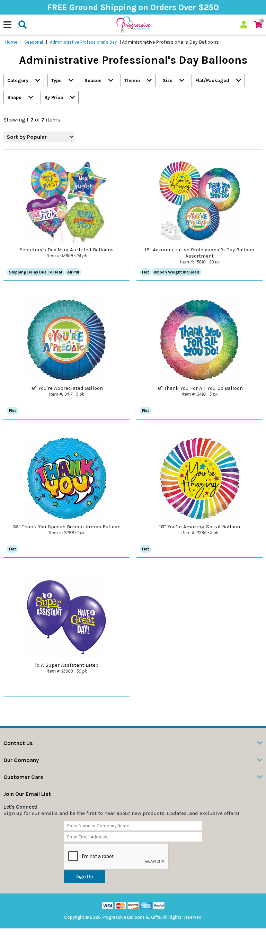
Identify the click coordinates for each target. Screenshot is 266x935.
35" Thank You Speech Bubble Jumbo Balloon (67, 526)
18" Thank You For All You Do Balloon (199, 388)
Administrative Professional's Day (83, 42)
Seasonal (33, 42)
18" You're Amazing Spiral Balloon (199, 526)
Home (11, 42)
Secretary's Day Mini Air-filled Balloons (66, 249)
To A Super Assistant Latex (66, 665)
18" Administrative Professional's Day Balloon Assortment (199, 252)
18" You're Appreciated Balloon (66, 388)
